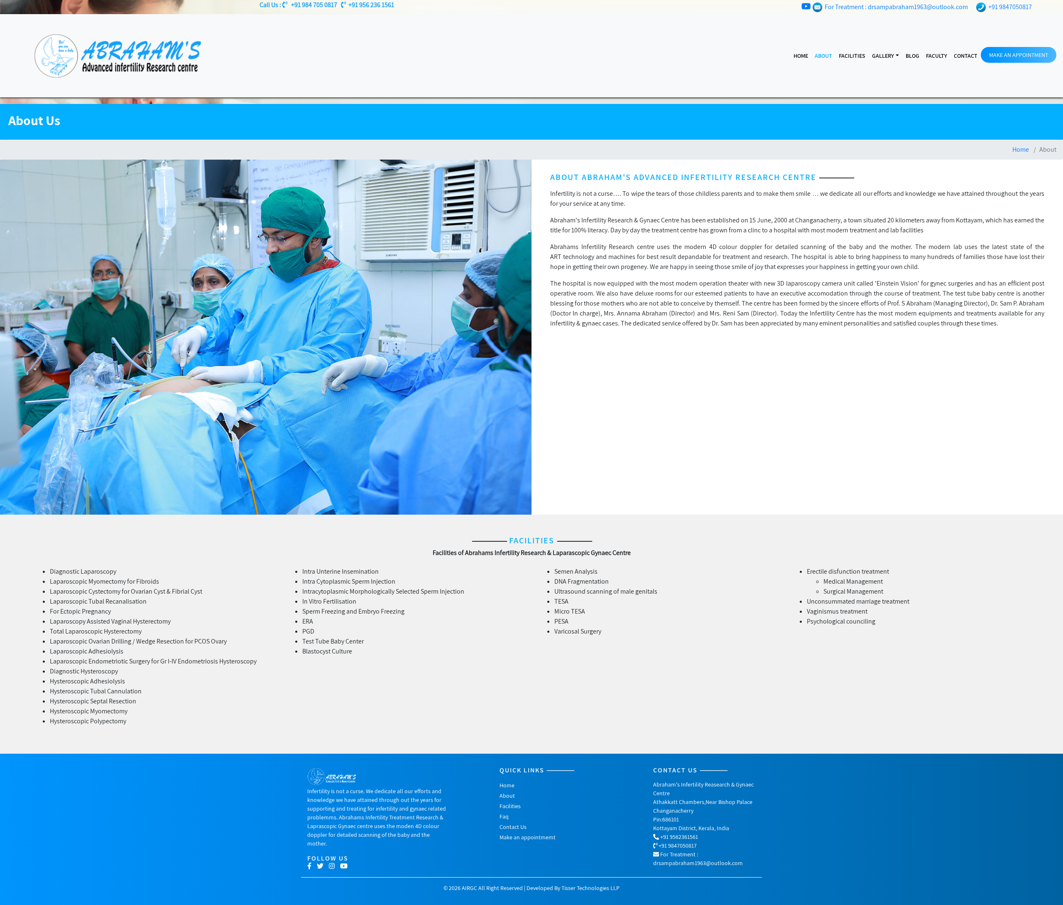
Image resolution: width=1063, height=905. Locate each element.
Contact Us (513, 827)
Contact (965, 55)
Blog (912, 55)
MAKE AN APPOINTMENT (1018, 55)
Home (801, 55)
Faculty (936, 55)
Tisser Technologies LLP (590, 888)
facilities (852, 55)
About (823, 55)
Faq (504, 816)
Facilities (510, 806)
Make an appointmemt (528, 837)
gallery (883, 55)
